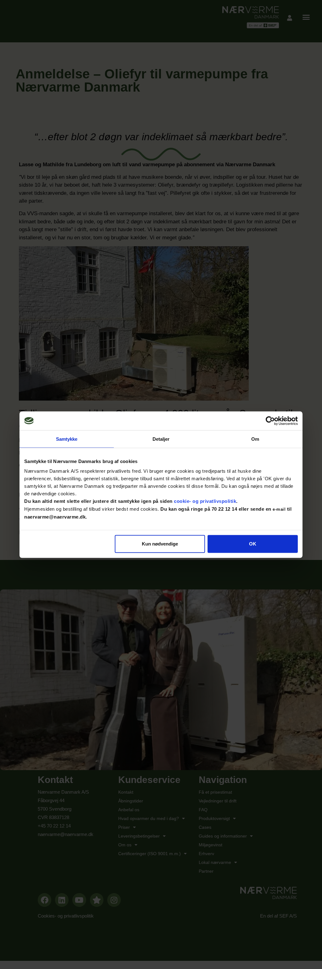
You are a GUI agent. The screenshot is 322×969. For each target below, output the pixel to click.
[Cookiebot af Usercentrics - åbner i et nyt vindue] (270, 420)
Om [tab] (255, 438)
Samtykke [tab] (67, 438)
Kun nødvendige (160, 543)
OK (252, 543)
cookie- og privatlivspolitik (205, 501)
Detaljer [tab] (161, 438)
